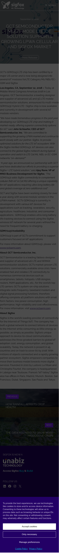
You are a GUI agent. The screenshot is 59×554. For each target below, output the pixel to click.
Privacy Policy (35, 549)
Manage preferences (29, 542)
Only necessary (29, 534)
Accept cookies (29, 526)
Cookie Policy (21, 549)
